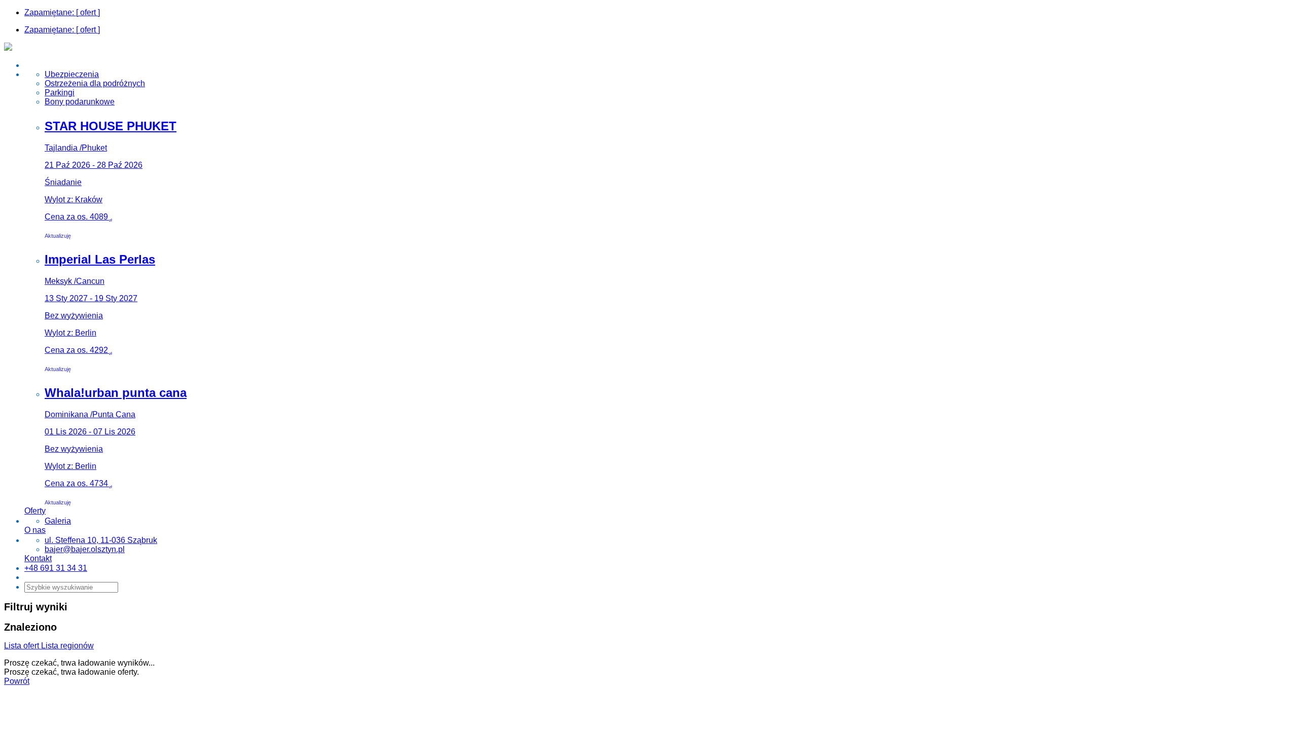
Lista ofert (22, 645)
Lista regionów (67, 645)
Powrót (16, 681)
